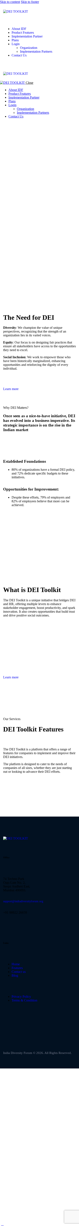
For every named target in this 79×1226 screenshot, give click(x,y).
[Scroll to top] (2, 1224)
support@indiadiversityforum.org (23, 901)
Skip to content (10, 2)
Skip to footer (30, 2)
